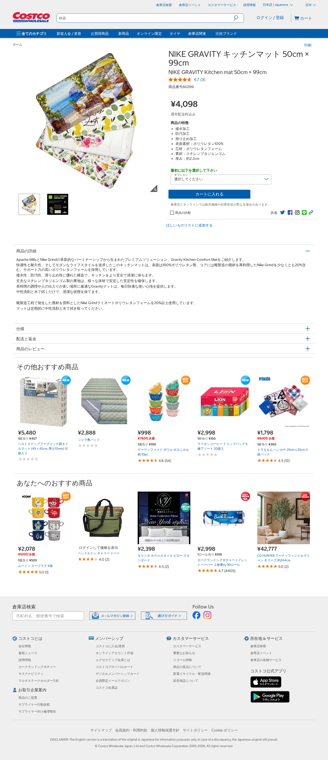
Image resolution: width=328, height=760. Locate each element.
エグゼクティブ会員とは (113, 660)
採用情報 (25, 660)
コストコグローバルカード (114, 667)
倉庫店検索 (24, 607)
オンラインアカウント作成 (114, 653)
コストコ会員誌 (107, 688)
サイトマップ (101, 730)
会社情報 (25, 646)
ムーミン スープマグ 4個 (35, 566)
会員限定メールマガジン (113, 681)
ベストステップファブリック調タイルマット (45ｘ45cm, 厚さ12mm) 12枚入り (43, 448)
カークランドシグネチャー (37, 667)
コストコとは (30, 638)
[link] (282, 212)
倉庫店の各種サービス (266, 660)
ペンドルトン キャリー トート (99, 553)
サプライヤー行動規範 (34, 704)
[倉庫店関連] (207, 33)
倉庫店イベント (261, 653)
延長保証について (185, 681)
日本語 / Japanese (276, 5)
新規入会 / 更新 (69, 33)
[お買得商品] (109, 33)
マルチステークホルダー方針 (39, 681)
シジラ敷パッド (89, 440)
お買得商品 (100, 33)
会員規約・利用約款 (131, 730)
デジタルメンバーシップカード (117, 674)
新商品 (123, 33)
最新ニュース (28, 653)
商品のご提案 (28, 698)
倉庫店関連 (197, 33)
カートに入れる (209, 194)
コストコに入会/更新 (110, 646)
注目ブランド (226, 33)
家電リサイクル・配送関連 (192, 674)
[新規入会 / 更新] (82, 33)
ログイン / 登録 (270, 17)
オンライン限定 (149, 33)
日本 (308, 5)
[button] (239, 18)
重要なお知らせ (184, 653)
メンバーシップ (109, 638)
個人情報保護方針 (165, 730)
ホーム (17, 44)
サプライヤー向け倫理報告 (37, 711)
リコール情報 (182, 660)
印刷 (307, 45)
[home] (31, 17)
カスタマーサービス (191, 638)
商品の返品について (187, 667)
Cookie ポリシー (224, 730)
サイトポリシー (195, 730)
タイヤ (175, 33)
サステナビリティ (31, 674)
